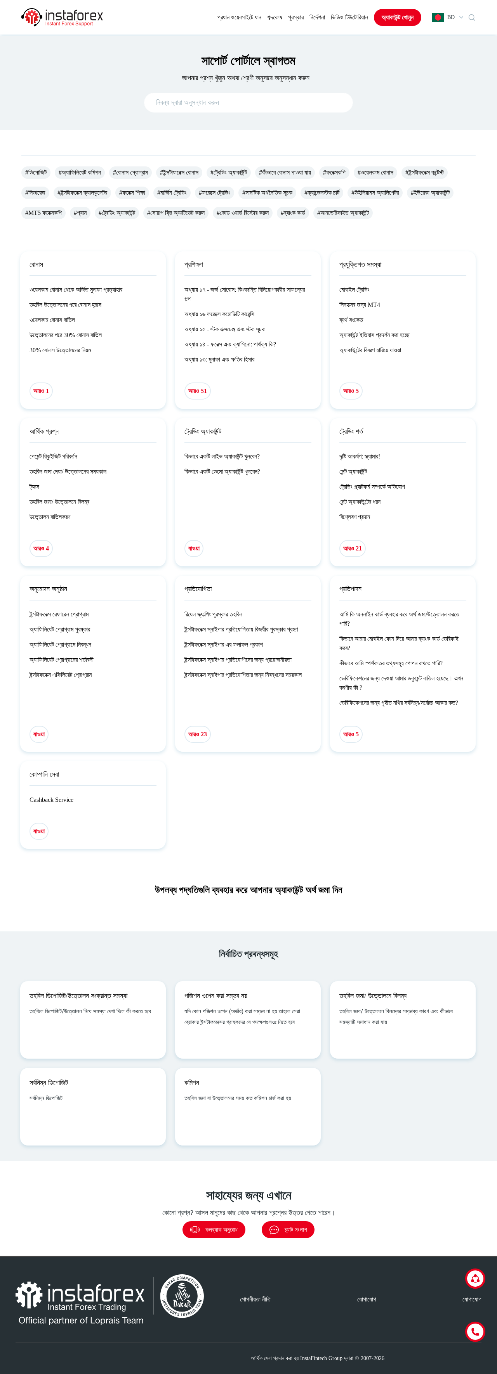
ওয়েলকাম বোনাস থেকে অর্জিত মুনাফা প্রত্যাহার (76, 289)
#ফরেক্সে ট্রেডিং (214, 192)
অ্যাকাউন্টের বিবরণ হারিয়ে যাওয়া (370, 350)
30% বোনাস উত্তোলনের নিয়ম (60, 350)
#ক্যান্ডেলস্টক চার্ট (321, 192)
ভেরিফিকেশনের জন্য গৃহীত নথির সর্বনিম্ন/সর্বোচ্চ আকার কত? (398, 702)
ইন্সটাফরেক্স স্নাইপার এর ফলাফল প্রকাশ (223, 644)
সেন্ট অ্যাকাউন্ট (353, 471)
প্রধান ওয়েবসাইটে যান (239, 17)
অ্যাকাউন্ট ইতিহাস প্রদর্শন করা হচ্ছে (374, 335)
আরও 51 (197, 391)
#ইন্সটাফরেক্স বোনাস (179, 172)
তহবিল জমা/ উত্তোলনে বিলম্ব (59, 501)
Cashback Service (51, 799)
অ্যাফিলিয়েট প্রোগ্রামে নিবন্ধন (60, 644)
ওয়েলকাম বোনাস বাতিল (52, 320)
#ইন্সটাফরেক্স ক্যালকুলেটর (82, 192)
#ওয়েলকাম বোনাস (375, 172)
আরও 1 (41, 391)
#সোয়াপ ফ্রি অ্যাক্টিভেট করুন (176, 212)
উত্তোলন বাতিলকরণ (50, 517)
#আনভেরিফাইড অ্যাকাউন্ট (343, 212)
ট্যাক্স (34, 486)
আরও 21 (352, 548)
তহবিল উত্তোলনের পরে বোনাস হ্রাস (65, 304)
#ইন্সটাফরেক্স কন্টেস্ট (424, 172)
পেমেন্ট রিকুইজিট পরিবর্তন (53, 456)
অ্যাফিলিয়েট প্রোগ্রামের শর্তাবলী (62, 659)
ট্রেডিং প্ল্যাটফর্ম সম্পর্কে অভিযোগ (372, 486)
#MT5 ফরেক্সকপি (43, 212)
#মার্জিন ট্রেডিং (172, 192)
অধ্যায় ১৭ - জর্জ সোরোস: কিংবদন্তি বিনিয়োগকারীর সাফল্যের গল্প (244, 294)
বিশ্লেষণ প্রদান (354, 517)
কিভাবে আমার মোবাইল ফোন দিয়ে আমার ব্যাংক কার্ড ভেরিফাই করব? (399, 643)
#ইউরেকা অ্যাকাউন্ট (430, 192)
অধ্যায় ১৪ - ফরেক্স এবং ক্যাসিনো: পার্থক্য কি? (230, 344)
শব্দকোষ (274, 17)
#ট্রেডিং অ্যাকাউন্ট (228, 172)
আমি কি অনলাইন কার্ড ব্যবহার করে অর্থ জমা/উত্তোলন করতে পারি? (399, 619)
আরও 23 (197, 734)
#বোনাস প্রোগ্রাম (130, 172)
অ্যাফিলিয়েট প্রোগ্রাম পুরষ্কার (60, 629)
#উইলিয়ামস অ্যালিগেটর (375, 192)
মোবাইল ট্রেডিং (354, 289)
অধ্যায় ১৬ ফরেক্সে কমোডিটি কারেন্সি (219, 314)
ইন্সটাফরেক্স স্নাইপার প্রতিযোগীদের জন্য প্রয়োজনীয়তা (238, 659)
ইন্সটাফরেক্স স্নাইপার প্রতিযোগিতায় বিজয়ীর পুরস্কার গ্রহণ (241, 629)
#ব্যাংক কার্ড (293, 212)
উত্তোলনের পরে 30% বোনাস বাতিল (66, 335)
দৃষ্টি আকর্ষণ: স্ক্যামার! (359, 456)
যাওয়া (194, 548)
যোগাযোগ (366, 1299)
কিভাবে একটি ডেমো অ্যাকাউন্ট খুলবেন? (222, 471)
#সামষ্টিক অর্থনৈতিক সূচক (267, 192)
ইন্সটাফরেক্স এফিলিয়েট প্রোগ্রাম (61, 674)
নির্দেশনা (317, 17)
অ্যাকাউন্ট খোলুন (398, 17)
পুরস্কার (296, 17)
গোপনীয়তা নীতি (255, 1299)
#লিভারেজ (35, 192)
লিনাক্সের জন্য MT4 (359, 304)
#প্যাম (80, 212)
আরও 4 (41, 548)
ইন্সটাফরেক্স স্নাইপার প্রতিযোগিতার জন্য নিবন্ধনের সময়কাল (243, 674)
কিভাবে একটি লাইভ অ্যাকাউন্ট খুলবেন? (222, 456)
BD (451, 17)
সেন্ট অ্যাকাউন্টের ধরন (360, 501)
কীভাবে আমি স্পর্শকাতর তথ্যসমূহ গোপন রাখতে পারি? (391, 663)
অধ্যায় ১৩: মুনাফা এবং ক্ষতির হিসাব (219, 359)
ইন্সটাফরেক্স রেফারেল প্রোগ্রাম (59, 614)
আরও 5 (351, 391)
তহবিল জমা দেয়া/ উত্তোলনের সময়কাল (68, 471)
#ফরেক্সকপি (334, 172)
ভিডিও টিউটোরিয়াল (349, 17)
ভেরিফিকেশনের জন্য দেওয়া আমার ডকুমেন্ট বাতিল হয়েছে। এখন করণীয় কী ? (401, 683)
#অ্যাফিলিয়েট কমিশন (80, 172)
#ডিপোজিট (36, 172)
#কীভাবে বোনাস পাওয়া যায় (285, 172)
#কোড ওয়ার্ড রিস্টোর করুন (243, 212)
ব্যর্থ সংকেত (351, 320)
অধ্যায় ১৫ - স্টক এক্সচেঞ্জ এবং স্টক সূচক (224, 329)
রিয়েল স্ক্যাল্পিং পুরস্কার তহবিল (213, 614)
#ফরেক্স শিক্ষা (132, 192)
